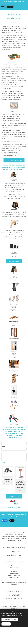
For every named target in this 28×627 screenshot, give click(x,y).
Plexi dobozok (14, 577)
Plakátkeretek (14, 571)
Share (5, 520)
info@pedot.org (13, 566)
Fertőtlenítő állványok (14, 575)
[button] (19, 7)
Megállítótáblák (14, 573)
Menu (25, 6)
